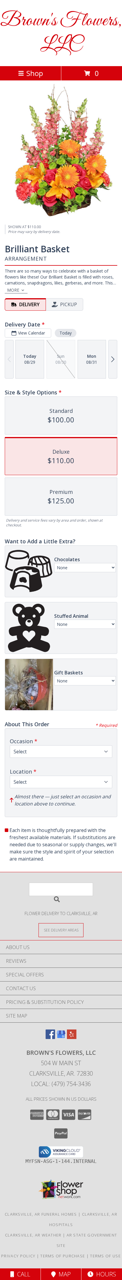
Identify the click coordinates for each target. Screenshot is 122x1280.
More (13, 290)
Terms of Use (105, 1256)
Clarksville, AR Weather (33, 1235)
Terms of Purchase (62, 1256)
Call (22, 1274)
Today (66, 333)
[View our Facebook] (50, 1037)
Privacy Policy (18, 1256)
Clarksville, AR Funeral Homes (41, 1214)
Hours (104, 1274)
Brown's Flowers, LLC (61, 33)
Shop (34, 73)
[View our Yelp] (71, 1037)
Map (63, 1274)
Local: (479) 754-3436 (61, 1084)
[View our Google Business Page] (61, 1037)
